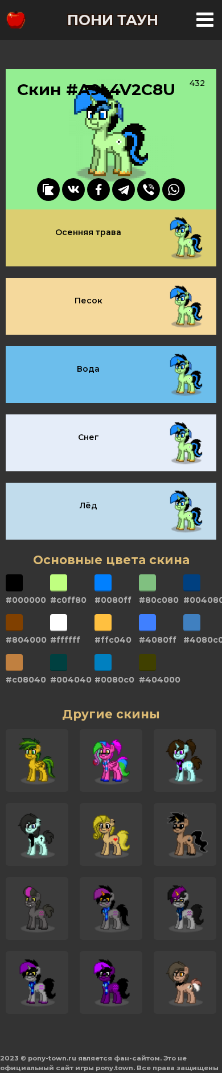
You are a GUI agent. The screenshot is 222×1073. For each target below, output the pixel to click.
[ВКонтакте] (73, 189)
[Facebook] (98, 189)
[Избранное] (48, 189)
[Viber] (148, 189)
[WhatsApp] (173, 189)
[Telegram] (123, 189)
